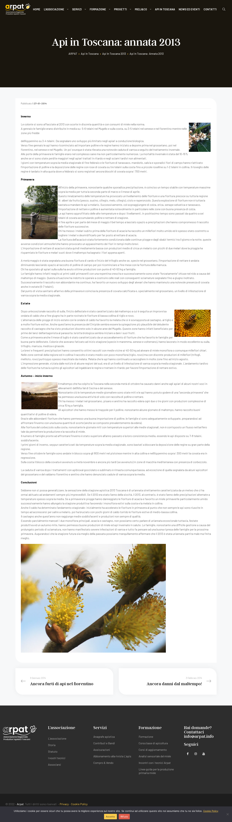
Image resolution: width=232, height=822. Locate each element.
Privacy (64, 804)
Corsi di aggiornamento (153, 749)
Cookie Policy (79, 804)
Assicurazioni (101, 749)
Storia (51, 745)
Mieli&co (141, 9)
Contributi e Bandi (104, 743)
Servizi (77, 9)
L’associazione (54, 9)
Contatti (210, 9)
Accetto (110, 816)
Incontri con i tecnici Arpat (155, 762)
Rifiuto (124, 816)
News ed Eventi (189, 9)
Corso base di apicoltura (153, 743)
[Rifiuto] (227, 814)
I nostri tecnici (56, 758)
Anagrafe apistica (104, 736)
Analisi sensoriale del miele (155, 756)
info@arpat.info (199, 736)
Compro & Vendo (103, 762)
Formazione (98, 9)
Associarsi (54, 764)
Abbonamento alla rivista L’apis (112, 756)
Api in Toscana (165, 9)
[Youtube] (203, 754)
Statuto (52, 751)
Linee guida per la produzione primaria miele (156, 771)
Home (36, 9)
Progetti (120, 9)
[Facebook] (187, 754)
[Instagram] (195, 754)
